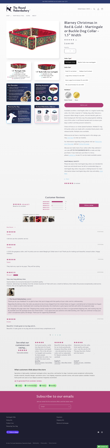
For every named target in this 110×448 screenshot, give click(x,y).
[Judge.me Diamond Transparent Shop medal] (81, 217)
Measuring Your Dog (12, 426)
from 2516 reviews (22, 353)
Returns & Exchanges (63, 423)
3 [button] (55, 335)
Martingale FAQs (11, 417)
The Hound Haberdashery (16, 443)
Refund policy (36, 443)
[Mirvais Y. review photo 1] (10, 292)
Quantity (66, 47)
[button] (8, 16)
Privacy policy (44, 443)
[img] (11, 232)
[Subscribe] (69, 407)
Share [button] (67, 179)
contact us (72, 155)
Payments (59, 417)
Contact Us (103, 446)
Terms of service (52, 443)
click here (70, 138)
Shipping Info (60, 420)
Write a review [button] (88, 205)
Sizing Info (9, 420)
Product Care (10, 423)
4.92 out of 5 (25, 204)
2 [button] (52, 335)
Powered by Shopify (26, 443)
